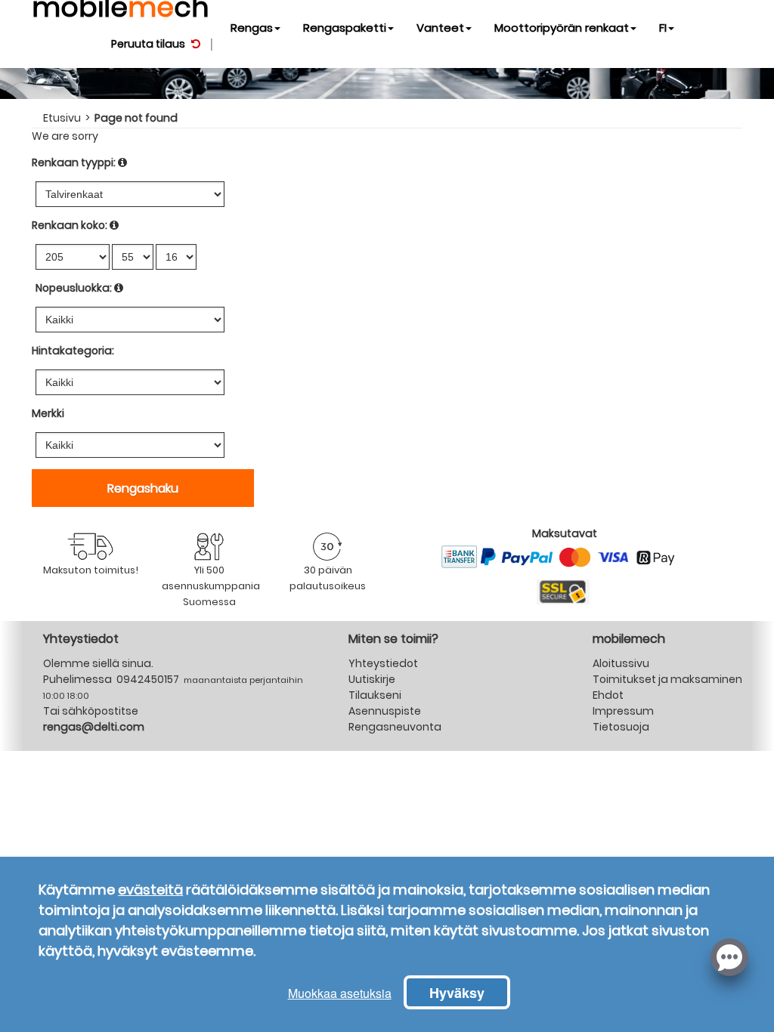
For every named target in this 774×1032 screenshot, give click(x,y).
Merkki (48, 413)
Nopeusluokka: (74, 287)
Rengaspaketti (344, 28)
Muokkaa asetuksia (340, 993)
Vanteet (440, 28)
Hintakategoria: (73, 350)
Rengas (252, 28)
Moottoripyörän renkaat (561, 28)
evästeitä (150, 889)
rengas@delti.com (93, 726)
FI (663, 28)
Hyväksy (457, 993)
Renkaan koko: (69, 225)
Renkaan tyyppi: (74, 162)
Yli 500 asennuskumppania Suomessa (211, 586)
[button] (729, 956)
